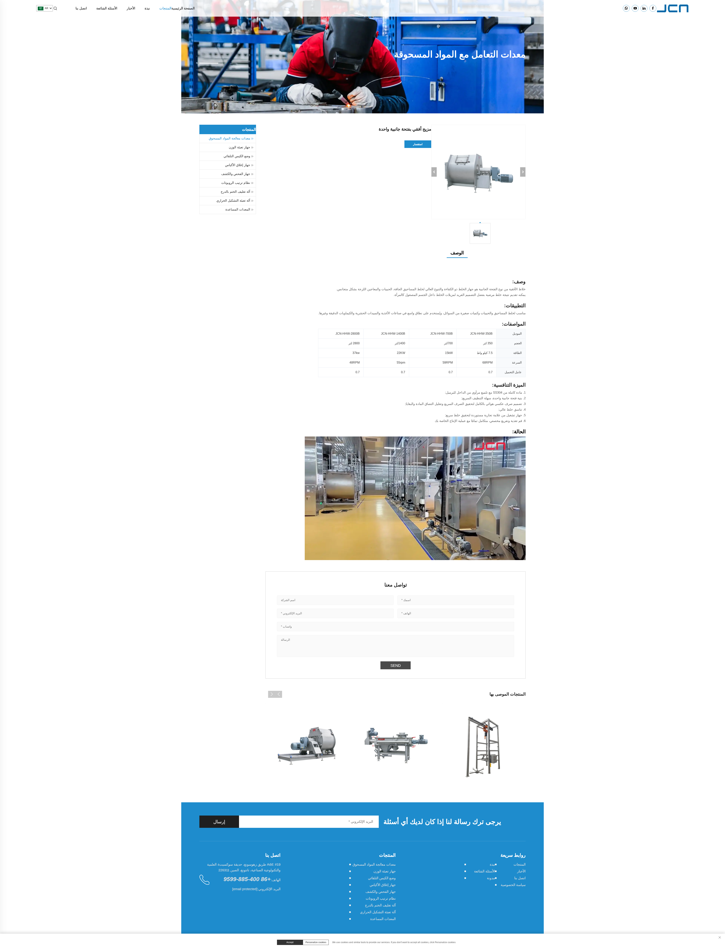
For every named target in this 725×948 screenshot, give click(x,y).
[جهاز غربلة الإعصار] (484, 745)
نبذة (147, 8)
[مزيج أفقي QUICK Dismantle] (395, 745)
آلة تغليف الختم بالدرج (235, 191)
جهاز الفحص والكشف (235, 174)
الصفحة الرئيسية (183, 8)
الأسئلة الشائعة (106, 8)
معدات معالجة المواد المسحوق (229, 138)
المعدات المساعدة (237, 209)
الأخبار (131, 8)
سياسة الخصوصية (513, 885)
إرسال (219, 821)
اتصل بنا (81, 8)
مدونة (491, 878)
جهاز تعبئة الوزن (239, 147)
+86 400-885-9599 (247, 879)
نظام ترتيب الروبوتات (235, 183)
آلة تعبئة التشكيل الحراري (233, 200)
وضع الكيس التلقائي (237, 156)
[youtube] (635, 8)
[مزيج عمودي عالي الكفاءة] (307, 745)
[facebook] (652, 8)
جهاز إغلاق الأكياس (237, 165)
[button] (278, 694)
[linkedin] (644, 8)
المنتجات (165, 8)
